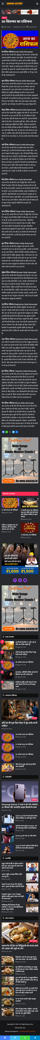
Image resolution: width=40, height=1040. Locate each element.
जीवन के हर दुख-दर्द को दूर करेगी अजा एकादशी (26, 765)
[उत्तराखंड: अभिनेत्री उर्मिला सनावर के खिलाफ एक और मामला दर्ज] (8, 675)
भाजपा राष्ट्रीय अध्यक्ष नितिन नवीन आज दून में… (12, 875)
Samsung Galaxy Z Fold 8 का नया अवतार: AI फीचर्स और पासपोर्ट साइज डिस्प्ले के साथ (20, 806)
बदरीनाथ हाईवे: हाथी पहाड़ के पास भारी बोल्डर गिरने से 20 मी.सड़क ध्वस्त (26, 684)
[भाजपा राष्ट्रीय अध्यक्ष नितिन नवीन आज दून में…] (32, 877)
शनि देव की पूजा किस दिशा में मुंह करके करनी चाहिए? (26, 653)
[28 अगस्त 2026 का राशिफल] (8, 665)
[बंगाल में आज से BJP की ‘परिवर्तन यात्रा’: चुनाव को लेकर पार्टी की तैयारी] (32, 887)
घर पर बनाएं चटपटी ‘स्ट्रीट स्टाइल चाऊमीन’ (26, 1000)
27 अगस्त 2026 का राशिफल (24, 744)
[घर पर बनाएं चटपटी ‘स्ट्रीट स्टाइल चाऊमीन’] (8, 1002)
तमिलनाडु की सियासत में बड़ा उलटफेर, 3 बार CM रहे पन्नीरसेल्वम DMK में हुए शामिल (12, 907)
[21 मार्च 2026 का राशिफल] (10, 503)
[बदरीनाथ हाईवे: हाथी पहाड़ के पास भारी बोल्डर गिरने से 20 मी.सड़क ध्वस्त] (8, 685)
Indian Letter (7, 27)
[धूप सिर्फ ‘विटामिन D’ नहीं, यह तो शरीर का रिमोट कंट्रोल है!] (8, 645)
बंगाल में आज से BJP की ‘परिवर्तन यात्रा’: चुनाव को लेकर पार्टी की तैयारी (13, 885)
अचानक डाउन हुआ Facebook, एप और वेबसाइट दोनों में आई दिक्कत (26, 827)
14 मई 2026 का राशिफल (28, 535)
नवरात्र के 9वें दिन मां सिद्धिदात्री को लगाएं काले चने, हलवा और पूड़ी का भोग (20, 947)
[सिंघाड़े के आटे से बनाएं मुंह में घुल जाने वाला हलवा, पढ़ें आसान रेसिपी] (8, 960)
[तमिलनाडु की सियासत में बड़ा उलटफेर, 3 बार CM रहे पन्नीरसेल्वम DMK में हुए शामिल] (32, 908)
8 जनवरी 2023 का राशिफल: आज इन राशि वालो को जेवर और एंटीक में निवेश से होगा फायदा (29, 513)
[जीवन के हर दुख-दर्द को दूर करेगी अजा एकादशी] (8, 767)
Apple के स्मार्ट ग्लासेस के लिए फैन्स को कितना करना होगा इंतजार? (27, 846)
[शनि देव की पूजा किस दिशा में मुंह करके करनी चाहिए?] (8, 655)
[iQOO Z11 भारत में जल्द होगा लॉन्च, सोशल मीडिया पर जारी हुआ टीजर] (8, 819)
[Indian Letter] (14, 4)
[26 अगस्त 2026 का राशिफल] (8, 757)
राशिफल (4, 18)
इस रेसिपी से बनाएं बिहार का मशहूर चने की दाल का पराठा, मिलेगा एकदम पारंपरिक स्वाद (27, 969)
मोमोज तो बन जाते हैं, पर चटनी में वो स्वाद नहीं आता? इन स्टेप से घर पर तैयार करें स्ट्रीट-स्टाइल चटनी (27, 990)
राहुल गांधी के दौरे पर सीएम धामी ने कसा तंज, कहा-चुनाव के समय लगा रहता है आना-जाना (12, 866)
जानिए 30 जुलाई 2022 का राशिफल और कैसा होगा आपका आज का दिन (10, 527)
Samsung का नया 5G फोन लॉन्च (26, 835)
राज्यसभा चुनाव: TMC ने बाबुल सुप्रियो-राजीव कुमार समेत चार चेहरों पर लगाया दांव (13, 896)
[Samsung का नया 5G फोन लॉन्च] (8, 839)
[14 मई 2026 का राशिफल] (29, 528)
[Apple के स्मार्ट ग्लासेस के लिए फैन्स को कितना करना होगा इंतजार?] (8, 849)
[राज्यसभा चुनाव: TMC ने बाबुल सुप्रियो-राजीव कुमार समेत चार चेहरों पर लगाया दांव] (32, 897)
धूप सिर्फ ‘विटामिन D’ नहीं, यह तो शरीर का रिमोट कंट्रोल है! (26, 643)
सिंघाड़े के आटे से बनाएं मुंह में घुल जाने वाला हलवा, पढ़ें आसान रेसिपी (26, 958)
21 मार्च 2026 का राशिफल (10, 510)
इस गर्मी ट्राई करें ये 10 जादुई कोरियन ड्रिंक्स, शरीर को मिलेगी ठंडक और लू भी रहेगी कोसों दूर (27, 980)
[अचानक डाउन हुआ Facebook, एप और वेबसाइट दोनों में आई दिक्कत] (8, 829)
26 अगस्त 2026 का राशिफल (25, 754)
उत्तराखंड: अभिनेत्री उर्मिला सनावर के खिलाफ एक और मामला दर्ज (27, 673)
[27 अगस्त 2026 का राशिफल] (8, 747)
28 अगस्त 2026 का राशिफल (24, 662)
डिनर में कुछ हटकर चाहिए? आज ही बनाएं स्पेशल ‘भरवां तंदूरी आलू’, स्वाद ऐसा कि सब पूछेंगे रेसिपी (27, 1011)
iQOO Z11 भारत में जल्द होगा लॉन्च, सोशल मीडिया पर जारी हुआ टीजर (27, 817)
